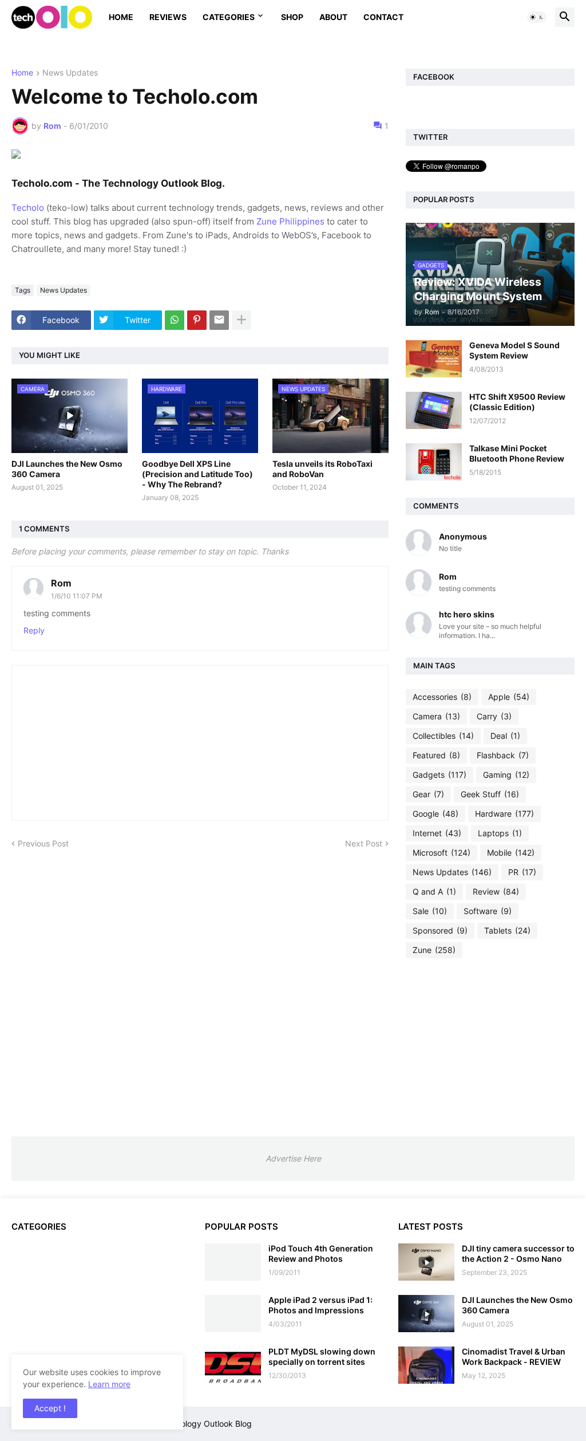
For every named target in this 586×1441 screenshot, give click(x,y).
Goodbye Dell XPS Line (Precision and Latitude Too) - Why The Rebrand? (197, 474)
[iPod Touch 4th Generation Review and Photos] (233, 1262)
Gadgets (439, 774)
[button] (537, 17)
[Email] (219, 320)
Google (435, 813)
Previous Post (43, 843)
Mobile (510, 852)
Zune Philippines (290, 221)
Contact (383, 17)
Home (121, 17)
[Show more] (241, 320)
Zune (434, 950)
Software (488, 911)
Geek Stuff (490, 794)
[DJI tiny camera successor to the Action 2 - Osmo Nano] (426, 1262)
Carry (494, 716)
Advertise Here (293, 1158)
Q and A (434, 891)
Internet (437, 833)
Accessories (442, 697)
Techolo (27, 207)
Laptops (500, 833)
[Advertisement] (490, 1047)
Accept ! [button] (50, 1408)
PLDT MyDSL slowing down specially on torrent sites (321, 1356)
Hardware (504, 813)
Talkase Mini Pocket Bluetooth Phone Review (516, 453)
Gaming (506, 774)
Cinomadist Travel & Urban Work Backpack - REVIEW (513, 1356)
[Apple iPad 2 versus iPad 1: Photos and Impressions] (233, 1313)
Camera (436, 716)
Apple (508, 697)
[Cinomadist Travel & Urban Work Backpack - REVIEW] (426, 1365)
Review (496, 891)
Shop (292, 17)
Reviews (168, 17)
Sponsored (440, 930)
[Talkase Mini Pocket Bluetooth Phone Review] (434, 462)
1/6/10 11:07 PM (76, 596)
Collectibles (443, 736)
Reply (34, 630)
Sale (430, 911)
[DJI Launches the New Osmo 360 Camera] (426, 1313)
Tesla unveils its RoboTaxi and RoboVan (322, 469)
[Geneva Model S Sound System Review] (434, 358)
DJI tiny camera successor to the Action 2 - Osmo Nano (518, 1253)
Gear (428, 794)
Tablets (507, 930)
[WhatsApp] (174, 320)
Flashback (503, 755)
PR (522, 872)
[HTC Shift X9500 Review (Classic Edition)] (434, 410)
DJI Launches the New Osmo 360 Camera (66, 469)
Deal (505, 736)
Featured (436, 755)
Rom (61, 583)
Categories (229, 17)
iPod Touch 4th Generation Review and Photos (320, 1253)
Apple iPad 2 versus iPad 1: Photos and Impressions (320, 1305)
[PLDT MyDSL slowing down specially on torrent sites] (233, 1365)
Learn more (109, 1384)
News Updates (70, 73)
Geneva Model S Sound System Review (514, 350)
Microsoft (441, 852)
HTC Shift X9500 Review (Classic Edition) (517, 402)
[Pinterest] (197, 320)
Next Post (363, 843)
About (333, 17)
